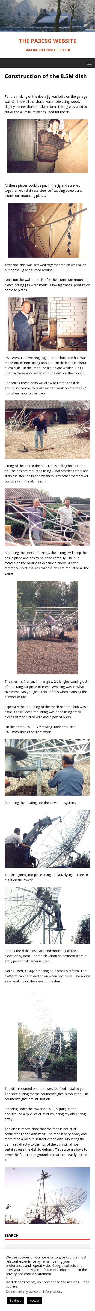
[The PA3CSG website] (47, 29)
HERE (10, 1278)
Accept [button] (34, 1300)
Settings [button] (15, 1300)
